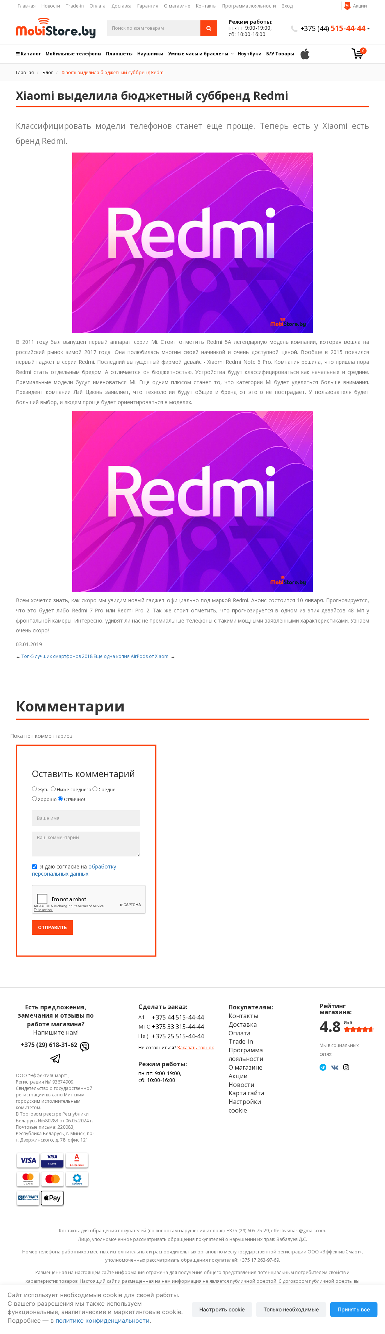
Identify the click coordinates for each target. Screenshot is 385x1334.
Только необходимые (291, 1309)
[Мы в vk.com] (334, 1066)
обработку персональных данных (74, 870)
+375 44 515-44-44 (178, 1017)
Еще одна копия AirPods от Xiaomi (132, 656)
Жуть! (43, 789)
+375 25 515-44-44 (178, 1036)
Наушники (150, 53)
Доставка (121, 6)
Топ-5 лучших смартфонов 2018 (56, 656)
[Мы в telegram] (323, 1066)
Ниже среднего (73, 789)
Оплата (97, 6)
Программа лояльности (249, 6)
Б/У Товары (280, 53)
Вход (287, 6)
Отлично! (74, 799)
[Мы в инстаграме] (346, 1066)
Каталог (30, 53)
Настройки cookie (245, 1105)
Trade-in (75, 6)
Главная (27, 6)
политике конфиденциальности (103, 1320)
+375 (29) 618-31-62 (49, 1045)
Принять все (354, 1309)
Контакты (206, 6)
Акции (360, 6)
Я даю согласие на (74, 870)
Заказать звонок (195, 1047)
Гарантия (147, 6)
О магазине (177, 6)
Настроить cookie (222, 1309)
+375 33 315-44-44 (178, 1027)
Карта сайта (246, 1093)
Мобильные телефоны (73, 53)
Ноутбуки (250, 53)
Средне (106, 789)
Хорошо (47, 799)
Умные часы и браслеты (198, 53)
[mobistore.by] (56, 28)
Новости (50, 6)
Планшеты (119, 53)
